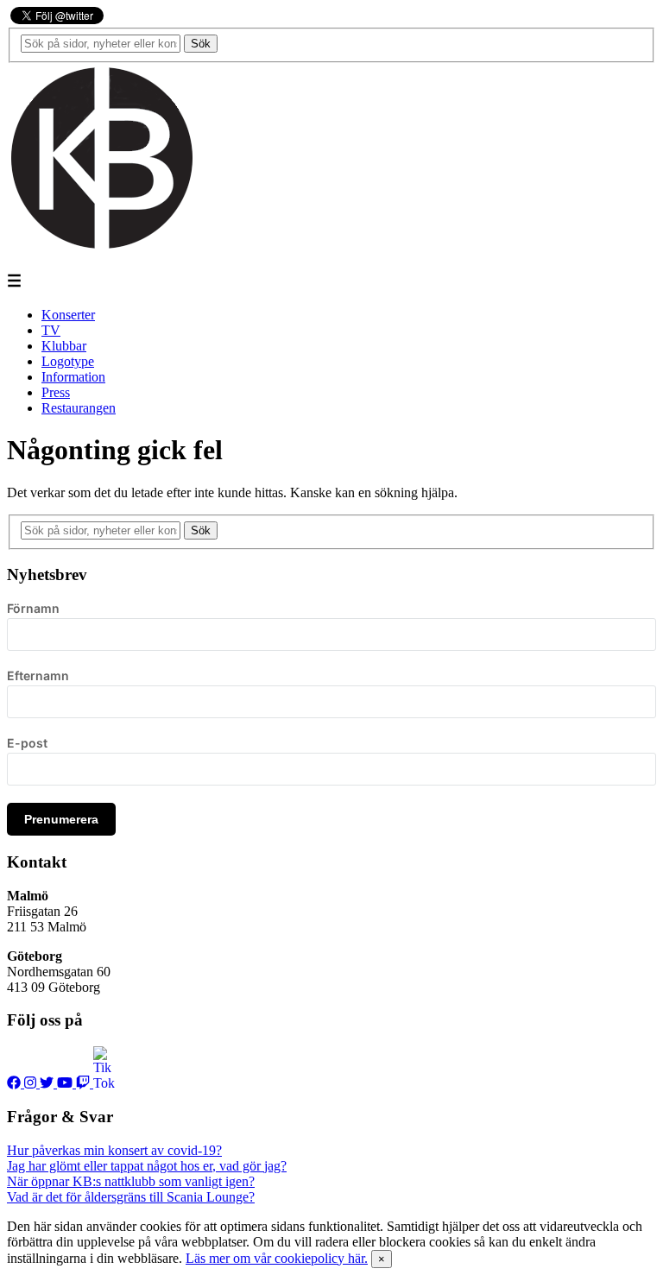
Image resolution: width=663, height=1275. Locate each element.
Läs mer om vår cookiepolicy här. (277, 1258)
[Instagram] (32, 1083)
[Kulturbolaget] (102, 248)
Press (55, 392)
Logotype (67, 361)
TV (50, 330)
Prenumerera (61, 819)
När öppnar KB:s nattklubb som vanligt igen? (131, 1181)
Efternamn (38, 675)
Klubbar (63, 345)
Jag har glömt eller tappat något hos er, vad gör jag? (147, 1165)
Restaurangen (78, 408)
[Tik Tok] (103, 1083)
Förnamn (33, 608)
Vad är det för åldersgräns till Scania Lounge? (131, 1197)
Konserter (68, 314)
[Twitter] (48, 1083)
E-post (27, 742)
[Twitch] (84, 1083)
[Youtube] (66, 1083)
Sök (201, 43)
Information (73, 376)
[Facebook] (15, 1083)
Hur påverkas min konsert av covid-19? (114, 1150)
